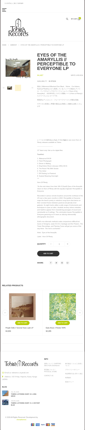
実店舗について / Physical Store (50, 370)
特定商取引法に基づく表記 (73, 373)
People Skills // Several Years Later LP (19, 328)
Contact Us (48, 375)
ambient (13, 45)
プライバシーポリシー (72, 369)
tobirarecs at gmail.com (20, 373)
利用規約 (68, 377)
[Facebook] (51, 263)
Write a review (77, 75)
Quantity (41, 244)
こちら (55, 140)
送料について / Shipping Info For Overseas (52, 364)
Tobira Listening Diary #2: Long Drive (23, 395)
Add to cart (48, 253)
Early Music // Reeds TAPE (56, 328)
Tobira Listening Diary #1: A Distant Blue (25, 404)
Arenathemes (21, 420)
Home (4, 45)
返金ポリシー (69, 382)
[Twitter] (56, 263)
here (65, 140)
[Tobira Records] (18, 27)
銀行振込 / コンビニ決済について (73, 364)
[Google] (68, 263)
